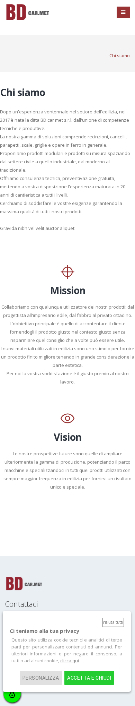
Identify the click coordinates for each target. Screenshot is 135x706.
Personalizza (40, 678)
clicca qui (69, 660)
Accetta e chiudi (89, 678)
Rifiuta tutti (113, 622)
